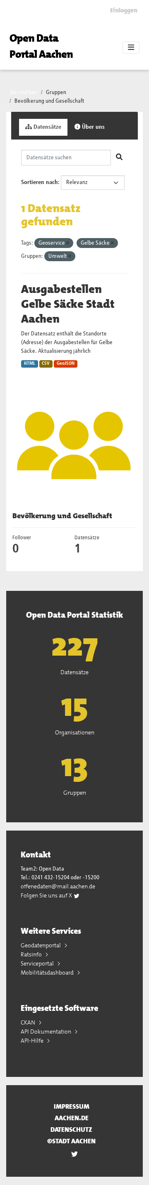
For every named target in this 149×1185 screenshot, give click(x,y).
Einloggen (123, 10)
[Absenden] (119, 157)
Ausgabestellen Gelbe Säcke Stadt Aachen (68, 304)
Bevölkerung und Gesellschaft (49, 101)
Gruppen (56, 92)
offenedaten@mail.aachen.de (58, 886)
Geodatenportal (41, 945)
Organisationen (74, 732)
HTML (29, 363)
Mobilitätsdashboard (48, 972)
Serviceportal (38, 963)
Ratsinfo (32, 954)
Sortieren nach (39, 182)
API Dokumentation (46, 1031)
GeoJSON (65, 363)
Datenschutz (71, 1129)
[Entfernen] (67, 243)
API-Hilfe (33, 1040)
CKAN (28, 1022)
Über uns (92, 127)
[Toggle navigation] (131, 48)
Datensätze (46, 127)
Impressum (71, 1106)
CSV (46, 363)
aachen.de (72, 1118)
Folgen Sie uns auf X (47, 895)
